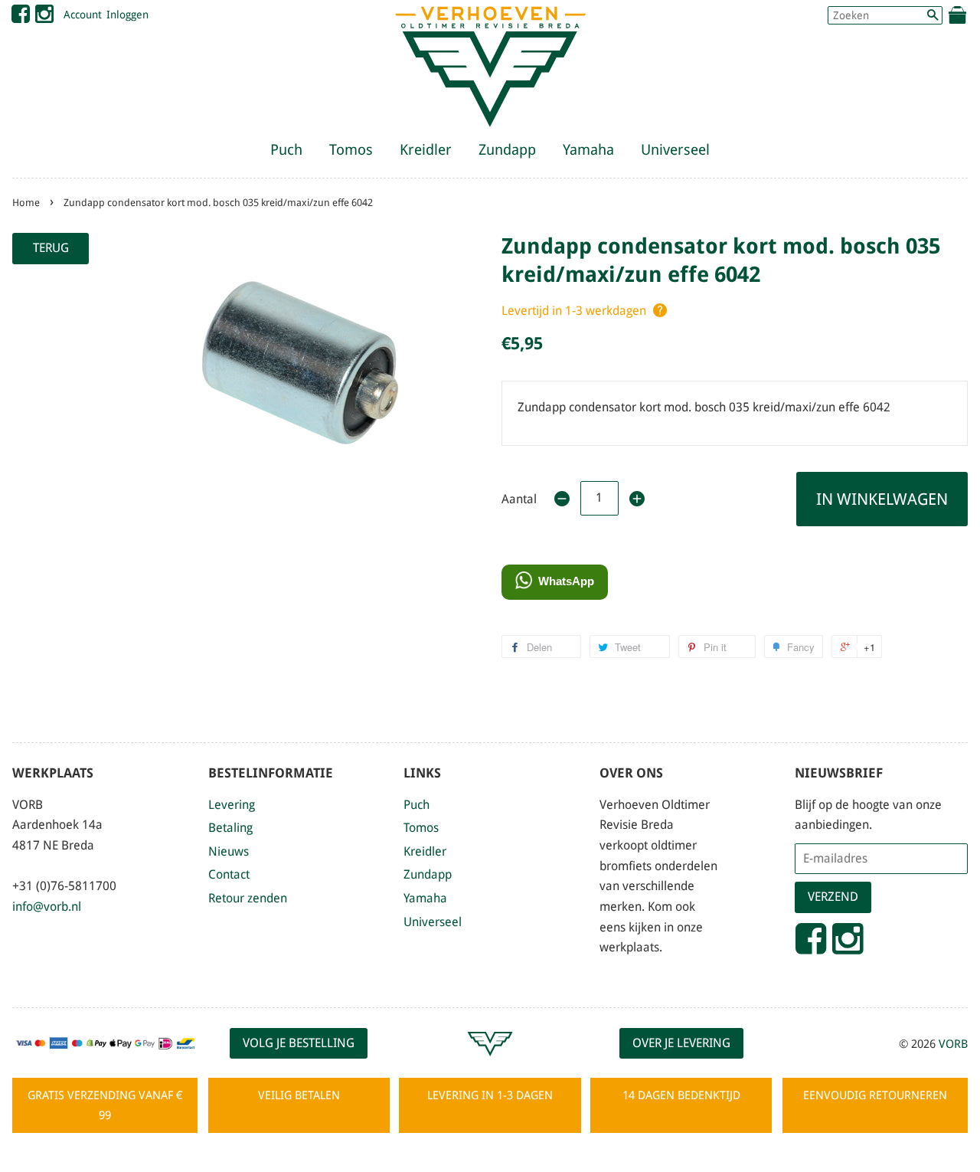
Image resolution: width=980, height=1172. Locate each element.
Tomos (351, 150)
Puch (286, 150)
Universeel (675, 150)
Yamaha (588, 150)
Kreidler (426, 150)
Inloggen (127, 14)
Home (26, 202)
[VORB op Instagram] (44, 17)
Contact (229, 874)
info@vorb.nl (46, 906)
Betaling (230, 827)
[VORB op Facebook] (20, 17)
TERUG (51, 248)
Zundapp (507, 150)
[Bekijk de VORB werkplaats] (490, 1063)
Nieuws (228, 851)
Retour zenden (247, 898)
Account (83, 14)
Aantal (519, 499)
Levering (231, 804)
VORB (953, 1044)
